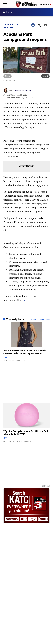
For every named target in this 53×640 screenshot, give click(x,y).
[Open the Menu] (4, 4)
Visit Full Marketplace (40, 319)
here (24, 300)
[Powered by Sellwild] (45, 486)
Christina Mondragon (23, 90)
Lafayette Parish (10, 26)
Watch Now (45, 4)
